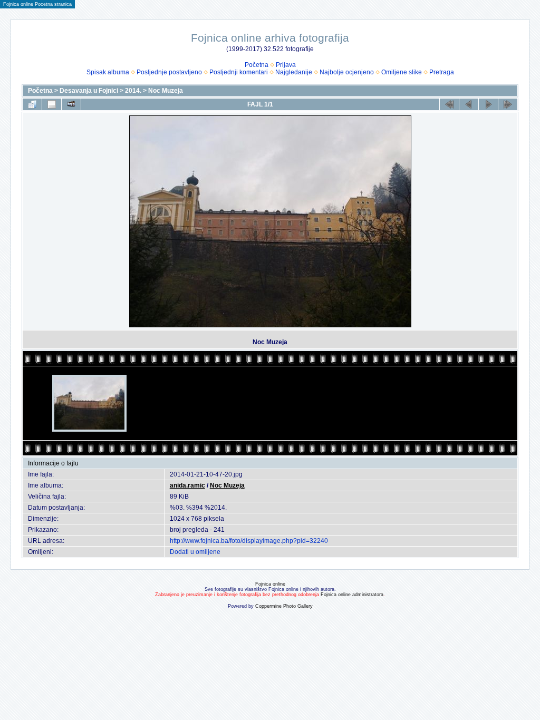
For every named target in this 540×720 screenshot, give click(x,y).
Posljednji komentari (238, 72)
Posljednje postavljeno (169, 72)
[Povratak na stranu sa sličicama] (32, 104)
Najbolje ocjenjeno (347, 72)
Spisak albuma (107, 72)
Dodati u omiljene (195, 552)
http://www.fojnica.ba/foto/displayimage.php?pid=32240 (249, 540)
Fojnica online (270, 584)
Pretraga (441, 72)
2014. (133, 90)
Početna (256, 65)
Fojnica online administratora (352, 594)
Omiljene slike (401, 72)
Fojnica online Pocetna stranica (37, 4)
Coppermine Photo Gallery (284, 606)
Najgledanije (293, 72)
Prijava (286, 65)
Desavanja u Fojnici (89, 90)
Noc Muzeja (165, 90)
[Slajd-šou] (71, 104)
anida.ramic (187, 485)
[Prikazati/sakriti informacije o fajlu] (51, 104)
